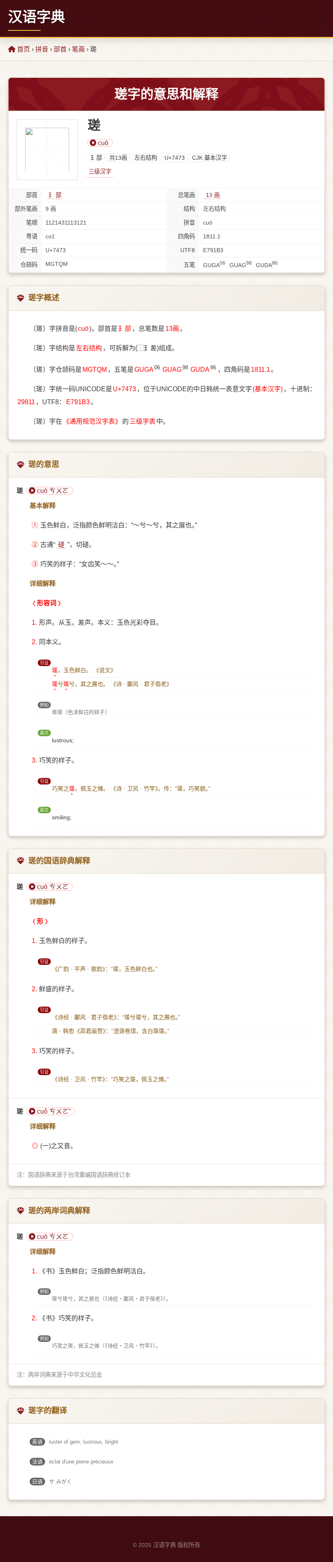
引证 (44, 662)
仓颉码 (28, 264)
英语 (37, 1442)
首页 (22, 49)
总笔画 (186, 195)
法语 (37, 1462)
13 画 (213, 195)
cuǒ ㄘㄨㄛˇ (53, 1111)
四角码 (186, 236)
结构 (189, 209)
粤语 (31, 236)
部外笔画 (26, 209)
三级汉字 (100, 171)
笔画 (78, 49)
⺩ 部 (54, 195)
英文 (44, 733)
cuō (102, 142)
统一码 (28, 250)
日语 (37, 1481)
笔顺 (31, 222)
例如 (44, 705)
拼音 (41, 49)
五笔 (189, 264)
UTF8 (187, 250)
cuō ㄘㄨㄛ (52, 490)
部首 (60, 49)
